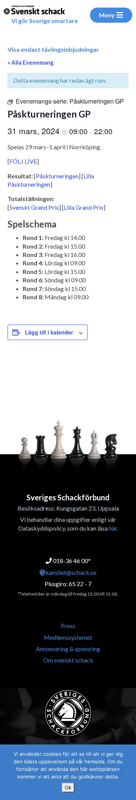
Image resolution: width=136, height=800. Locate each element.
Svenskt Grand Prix (34, 207)
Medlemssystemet (68, 637)
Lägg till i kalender (49, 332)
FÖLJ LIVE (23, 161)
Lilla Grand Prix (84, 207)
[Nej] (126, 772)
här (113, 528)
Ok (68, 788)
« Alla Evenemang (31, 62)
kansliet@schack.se (71, 572)
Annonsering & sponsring (68, 648)
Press (68, 625)
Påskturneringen (57, 175)
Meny (107, 15)
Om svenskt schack (68, 660)
